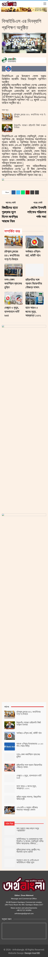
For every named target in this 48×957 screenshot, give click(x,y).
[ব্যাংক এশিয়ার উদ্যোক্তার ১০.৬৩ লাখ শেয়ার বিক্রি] (9, 746)
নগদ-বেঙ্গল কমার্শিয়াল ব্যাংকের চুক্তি (28, 755)
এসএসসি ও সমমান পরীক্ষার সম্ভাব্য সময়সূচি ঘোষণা (27, 808)
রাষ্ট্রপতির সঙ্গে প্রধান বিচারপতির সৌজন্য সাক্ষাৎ (29, 765)
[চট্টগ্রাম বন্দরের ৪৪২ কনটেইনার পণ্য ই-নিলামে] (7, 117)
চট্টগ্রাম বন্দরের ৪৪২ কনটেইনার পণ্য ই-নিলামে (30, 115)
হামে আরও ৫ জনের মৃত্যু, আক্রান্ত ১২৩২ (26, 787)
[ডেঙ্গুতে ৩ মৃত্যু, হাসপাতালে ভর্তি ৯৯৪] (13, 298)
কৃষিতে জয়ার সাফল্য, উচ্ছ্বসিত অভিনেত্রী (28, 797)
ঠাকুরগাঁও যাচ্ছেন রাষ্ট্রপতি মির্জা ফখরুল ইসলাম (30, 126)
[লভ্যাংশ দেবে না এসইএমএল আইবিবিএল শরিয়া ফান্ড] (9, 863)
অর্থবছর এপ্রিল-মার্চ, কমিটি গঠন (29, 733)
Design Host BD (32, 953)
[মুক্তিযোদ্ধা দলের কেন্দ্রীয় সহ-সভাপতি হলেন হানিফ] (9, 852)
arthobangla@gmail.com (24, 913)
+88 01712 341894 (24, 910)
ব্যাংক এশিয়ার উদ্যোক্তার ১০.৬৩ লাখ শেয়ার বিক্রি (29, 744)
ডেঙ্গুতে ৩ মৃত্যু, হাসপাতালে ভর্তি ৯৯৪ (28, 776)
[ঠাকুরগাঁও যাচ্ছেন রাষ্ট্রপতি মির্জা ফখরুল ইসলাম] (7, 128)
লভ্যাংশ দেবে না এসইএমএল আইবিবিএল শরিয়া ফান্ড (27, 861)
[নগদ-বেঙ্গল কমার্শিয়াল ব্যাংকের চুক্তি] (13, 270)
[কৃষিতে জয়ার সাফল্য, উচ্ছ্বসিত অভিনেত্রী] (9, 800)
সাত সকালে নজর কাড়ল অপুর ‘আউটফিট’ (27, 829)
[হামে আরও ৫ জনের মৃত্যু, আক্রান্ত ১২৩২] (34, 298)
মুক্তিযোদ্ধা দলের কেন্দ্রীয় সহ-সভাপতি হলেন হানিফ (28, 850)
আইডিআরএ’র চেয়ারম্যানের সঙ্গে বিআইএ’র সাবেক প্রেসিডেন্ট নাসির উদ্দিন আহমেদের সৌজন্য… (29, 841)
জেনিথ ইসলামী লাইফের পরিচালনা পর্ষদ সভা (36, 212)
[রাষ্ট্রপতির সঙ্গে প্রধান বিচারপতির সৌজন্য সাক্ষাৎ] (34, 270)
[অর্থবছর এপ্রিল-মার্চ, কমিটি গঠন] (34, 242)
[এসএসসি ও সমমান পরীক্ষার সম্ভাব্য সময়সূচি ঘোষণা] (9, 810)
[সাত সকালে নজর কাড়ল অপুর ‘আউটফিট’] (9, 831)
